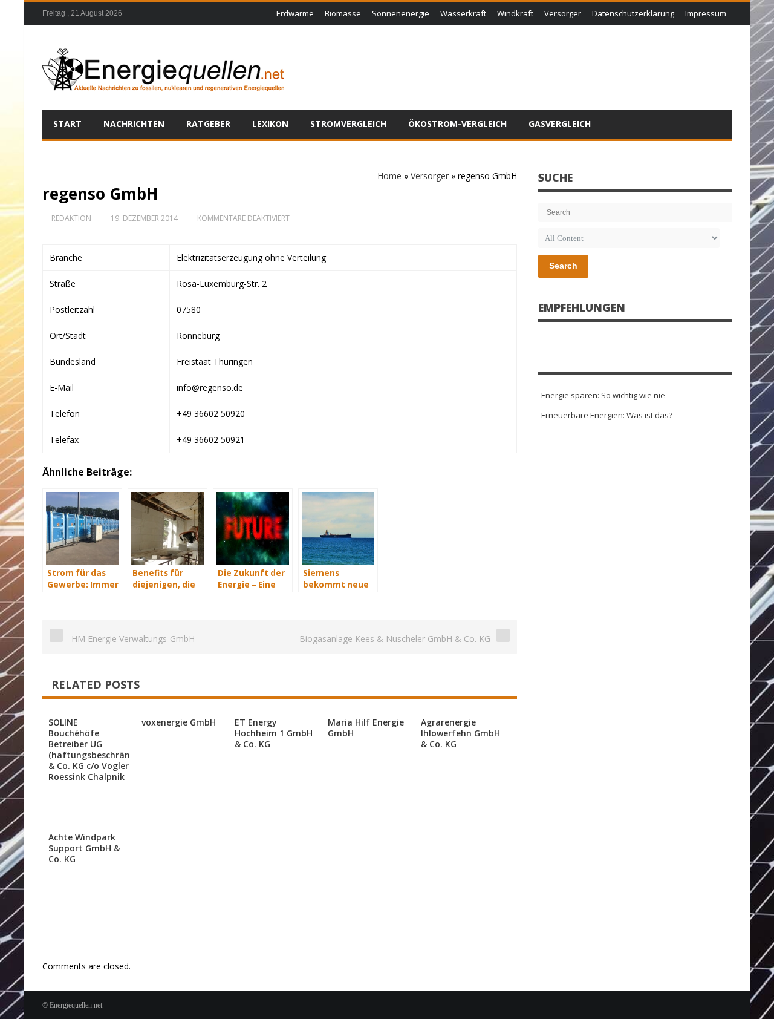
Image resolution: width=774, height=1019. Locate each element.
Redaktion (71, 218)
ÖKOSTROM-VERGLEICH (457, 123)
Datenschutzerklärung (633, 13)
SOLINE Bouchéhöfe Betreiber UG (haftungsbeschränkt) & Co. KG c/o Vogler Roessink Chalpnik (94, 749)
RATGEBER (208, 123)
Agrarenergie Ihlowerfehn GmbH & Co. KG (460, 733)
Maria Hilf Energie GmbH (366, 727)
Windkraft (515, 13)
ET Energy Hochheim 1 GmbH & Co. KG (274, 733)
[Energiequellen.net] (163, 67)
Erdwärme (295, 13)
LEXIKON (270, 123)
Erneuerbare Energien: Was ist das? (606, 415)
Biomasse (343, 13)
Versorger (562, 13)
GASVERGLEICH (559, 123)
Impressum (705, 13)
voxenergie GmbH (178, 722)
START (67, 123)
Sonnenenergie (400, 13)
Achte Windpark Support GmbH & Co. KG (84, 848)
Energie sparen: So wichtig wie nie (603, 395)
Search (563, 265)
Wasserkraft (463, 13)
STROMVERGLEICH (348, 123)
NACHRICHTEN (133, 123)
